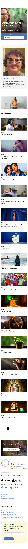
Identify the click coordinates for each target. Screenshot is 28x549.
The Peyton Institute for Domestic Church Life (12, 517)
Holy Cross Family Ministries (8, 509)
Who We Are (4, 494)
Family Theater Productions (7, 512)
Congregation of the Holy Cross (8, 514)
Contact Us (4, 496)
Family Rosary (4, 510)
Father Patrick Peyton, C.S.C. (8, 516)
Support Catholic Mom (11, 449)
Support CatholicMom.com (7, 498)
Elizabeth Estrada (8, 78)
